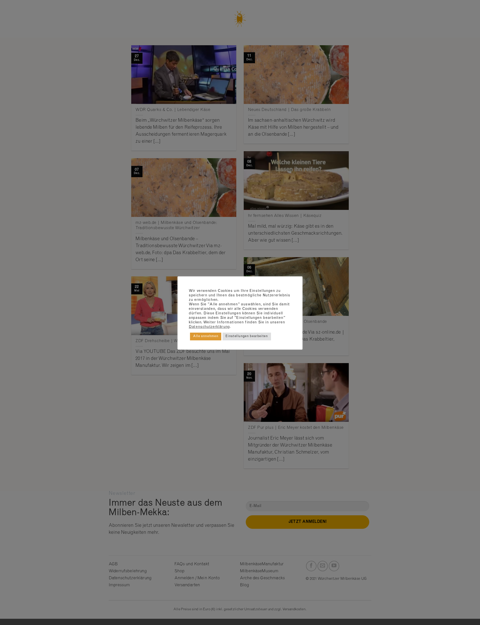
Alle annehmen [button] (205, 336)
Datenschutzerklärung (209, 327)
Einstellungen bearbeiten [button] (247, 336)
